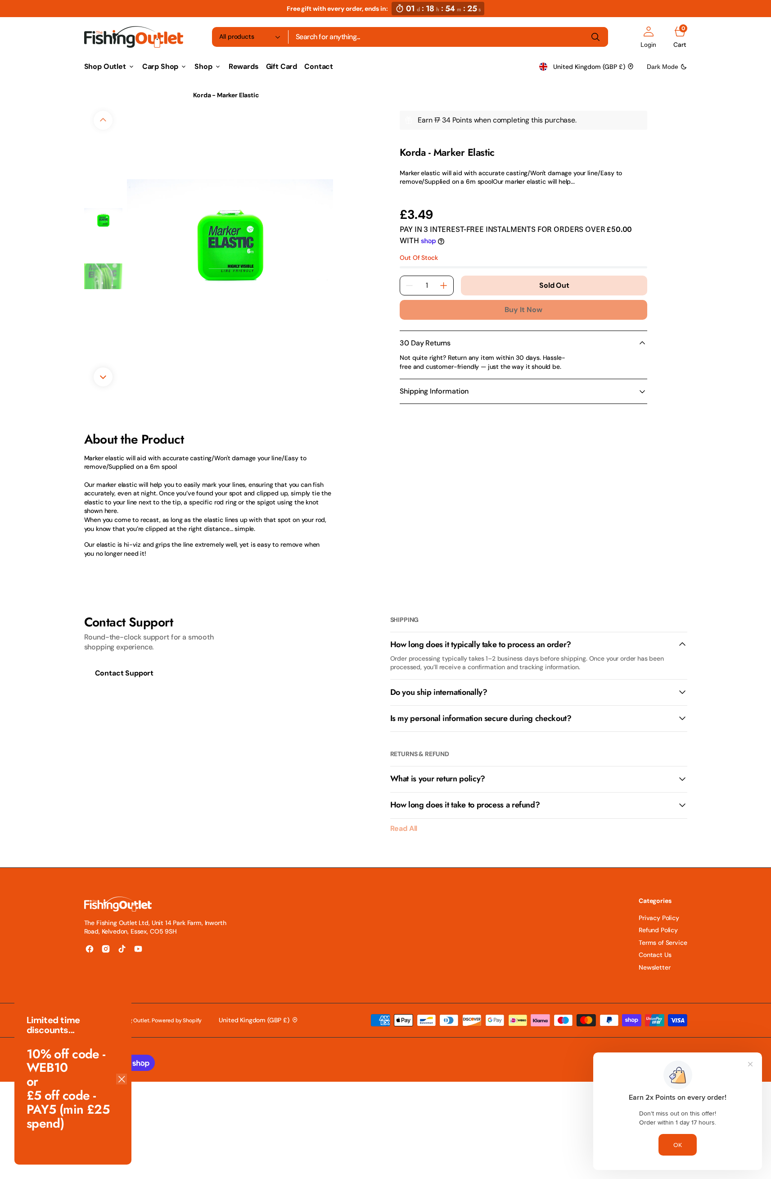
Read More (415, 194)
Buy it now (523, 309)
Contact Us (655, 955)
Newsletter (654, 967)
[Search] (595, 37)
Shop (122, 95)
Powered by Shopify (177, 1020)
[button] (648, 37)
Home (92, 95)
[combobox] (448, 37)
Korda (408, 141)
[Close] (121, 1079)
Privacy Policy (659, 918)
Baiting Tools (161, 95)
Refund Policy (658, 930)
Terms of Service (663, 943)
